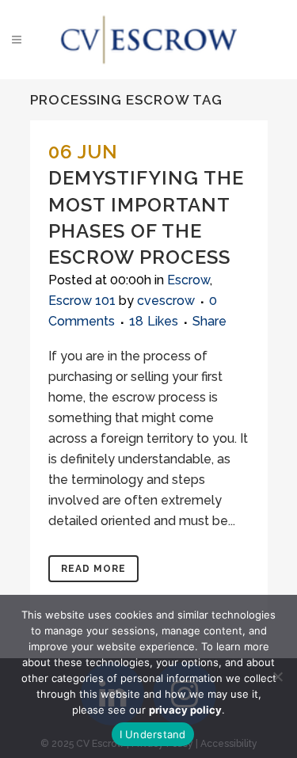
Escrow (188, 280)
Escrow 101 (82, 300)
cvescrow (166, 300)
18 (153, 321)
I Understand (153, 734)
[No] (277, 676)
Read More (93, 568)
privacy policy (185, 709)
